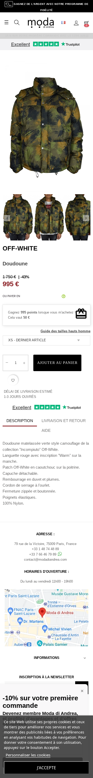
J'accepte (46, 768)
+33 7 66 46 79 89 (43, 554)
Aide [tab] (46, 430)
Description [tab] (19, 420)
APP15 (84, 35)
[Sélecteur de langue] (65, 22)
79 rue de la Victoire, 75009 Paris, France (45, 544)
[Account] (76, 22)
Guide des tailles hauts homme (65, 331)
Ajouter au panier (57, 363)
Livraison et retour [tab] (64, 420)
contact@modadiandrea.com (45, 559)
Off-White (20, 248)
